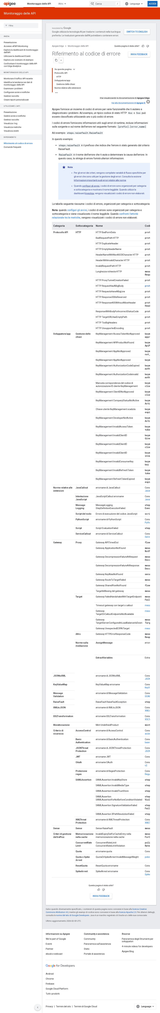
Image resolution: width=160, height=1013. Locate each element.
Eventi (49, 944)
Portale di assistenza (94, 954)
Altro (60, 3)
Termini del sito (63, 1006)
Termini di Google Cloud (85, 1006)
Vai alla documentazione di (128, 103)
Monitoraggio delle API (39, 3)
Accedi (152, 3)
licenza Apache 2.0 (127, 912)
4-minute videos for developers (137, 946)
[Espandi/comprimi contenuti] (74, 69)
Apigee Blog (128, 951)
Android (50, 974)
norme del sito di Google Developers (72, 915)
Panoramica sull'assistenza (97, 944)
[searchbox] (21, 25)
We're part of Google (56, 939)
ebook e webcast (54, 954)
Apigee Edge (58, 46)
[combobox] (104, 4)
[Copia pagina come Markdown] (56, 60)
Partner (49, 949)
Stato (86, 949)
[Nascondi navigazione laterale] (38, 1007)
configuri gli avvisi (90, 186)
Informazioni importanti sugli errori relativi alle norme (100, 180)
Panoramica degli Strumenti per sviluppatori (137, 940)
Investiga (89, 193)
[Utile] (143, 46)
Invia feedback (139, 54)
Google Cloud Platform (57, 988)
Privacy (49, 1006)
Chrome (50, 978)
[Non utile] (147, 46)
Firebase (50, 983)
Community (89, 939)
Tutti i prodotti (53, 993)
